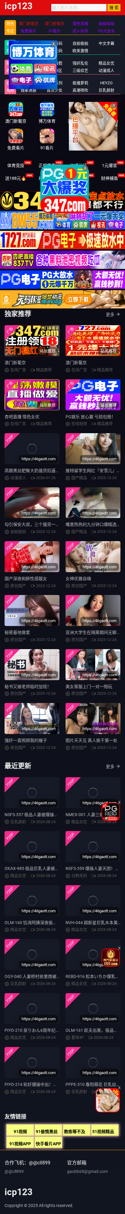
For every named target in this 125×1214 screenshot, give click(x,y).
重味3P (28, 83)
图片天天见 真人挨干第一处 (91, 740)
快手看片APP (48, 1143)
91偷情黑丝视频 (51, 1131)
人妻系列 (54, 83)
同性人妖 (28, 70)
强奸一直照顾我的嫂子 (26, 740)
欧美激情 (80, 50)
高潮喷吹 (80, 90)
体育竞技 (15, 165)
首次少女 (54, 90)
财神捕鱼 (109, 178)
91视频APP (20, 1143)
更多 (110, 314)
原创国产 (28, 50)
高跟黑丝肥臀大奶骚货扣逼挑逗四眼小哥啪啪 (47, 470)
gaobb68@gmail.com (87, 1171)
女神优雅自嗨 (78, 578)
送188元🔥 (15, 178)
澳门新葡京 (15, 362)
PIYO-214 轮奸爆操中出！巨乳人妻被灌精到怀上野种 (54, 1084)
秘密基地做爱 (17, 632)
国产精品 (28, 43)
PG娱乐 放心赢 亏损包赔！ (91, 416)
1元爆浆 (109, 165)
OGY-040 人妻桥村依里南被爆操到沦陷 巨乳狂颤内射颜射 (59, 976)
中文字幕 (106, 43)
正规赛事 (47, 165)
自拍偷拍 (80, 43)
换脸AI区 (54, 70)
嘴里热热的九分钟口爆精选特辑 (95, 524)
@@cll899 (14, 1171)
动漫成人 (106, 70)
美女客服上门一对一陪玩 (89, 686)
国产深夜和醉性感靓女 (26, 578)
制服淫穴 (28, 63)
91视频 (20, 1131)
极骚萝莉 (80, 83)
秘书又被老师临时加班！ (28, 686)
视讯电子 (47, 178)
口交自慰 (54, 63)
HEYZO (106, 83)
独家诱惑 (28, 90)
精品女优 (106, 63)
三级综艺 (80, 70)
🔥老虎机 (78, 178)
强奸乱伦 (80, 63)
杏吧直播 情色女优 (22, 416)
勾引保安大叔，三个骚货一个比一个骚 (41, 524)
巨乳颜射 (106, 90)
